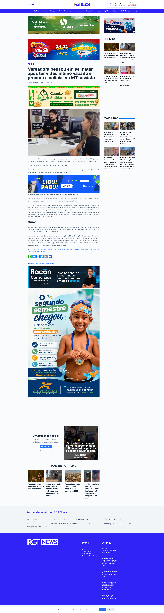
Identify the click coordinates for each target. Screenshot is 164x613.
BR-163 (91, 520)
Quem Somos (86, 551)
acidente (40, 520)
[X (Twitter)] (33, 4)
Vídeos (115, 11)
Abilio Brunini (32, 520)
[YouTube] (35, 4)
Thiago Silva (125, 524)
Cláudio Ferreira (114, 519)
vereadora (42, 263)
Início (83, 549)
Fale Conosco (86, 553)
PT (102, 524)
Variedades (89, 11)
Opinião (106, 11)
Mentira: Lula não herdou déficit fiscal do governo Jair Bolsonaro (109, 596)
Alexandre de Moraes (61, 520)
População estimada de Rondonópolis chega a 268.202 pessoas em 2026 (109, 573)
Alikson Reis (73, 520)
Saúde (99, 11)
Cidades (53, 11)
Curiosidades (125, 11)
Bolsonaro (83, 519)
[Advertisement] (64, 411)
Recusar (111, 609)
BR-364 (95, 520)
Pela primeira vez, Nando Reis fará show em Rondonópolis (36, 486)
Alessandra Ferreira (48, 520)
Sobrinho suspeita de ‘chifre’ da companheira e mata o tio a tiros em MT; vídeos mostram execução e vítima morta (91, 491)
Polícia (44, 11)
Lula (67, 523)
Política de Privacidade (89, 556)
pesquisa (99, 524)
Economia (79, 11)
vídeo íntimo (50, 263)
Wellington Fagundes (34, 526)
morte (89, 524)
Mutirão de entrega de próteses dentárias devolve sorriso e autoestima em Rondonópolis (127, 80)
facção (33, 524)
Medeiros (74, 524)
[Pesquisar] (136, 11)
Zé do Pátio (45, 526)
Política (36, 11)
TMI (130, 524)
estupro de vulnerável (130, 520)
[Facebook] (27, 4)
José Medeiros (47, 524)
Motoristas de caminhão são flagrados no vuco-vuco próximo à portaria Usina (110, 137)
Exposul (29, 524)
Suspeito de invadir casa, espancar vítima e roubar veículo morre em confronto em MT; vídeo (127, 57)
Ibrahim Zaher (39, 524)
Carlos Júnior (100, 520)
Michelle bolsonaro (82, 524)
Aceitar (103, 609)
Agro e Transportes (65, 11)
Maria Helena (33, 263)
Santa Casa (117, 524)
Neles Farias (93, 524)
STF (121, 524)
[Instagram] (30, 4)
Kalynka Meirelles (58, 524)
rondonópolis (108, 524)
